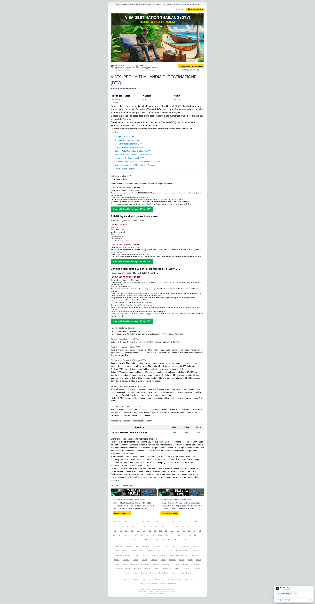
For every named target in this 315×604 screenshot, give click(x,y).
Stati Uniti (119, 546)
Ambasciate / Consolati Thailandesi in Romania (135, 165)
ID (201, 522)
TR (199, 526)
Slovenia (197, 568)
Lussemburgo (166, 564)
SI (150, 526)
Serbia (176, 568)
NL (188, 526)
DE (137, 522)
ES (168, 522)
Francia (135, 559)
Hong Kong (156, 546)
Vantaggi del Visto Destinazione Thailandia (133, 154)
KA (133, 526)
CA (125, 535)
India (165, 546)
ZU (179, 535)
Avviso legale (190, 580)
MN (162, 526)
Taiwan (170, 551)
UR (156, 526)
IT (182, 526)
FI (155, 530)
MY (127, 526)
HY (139, 526)
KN (157, 539)
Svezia (135, 573)
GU (163, 539)
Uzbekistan (196, 551)
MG (129, 539)
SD (186, 539)
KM (122, 526)
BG (184, 530)
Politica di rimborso (168, 584)
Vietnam (119, 555)
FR (143, 522)
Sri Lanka (161, 551)
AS (180, 539)
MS (196, 522)
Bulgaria (162, 555)
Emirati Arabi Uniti (182, 551)
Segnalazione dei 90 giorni (129, 580)
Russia (157, 568)
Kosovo (125, 564)
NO (160, 530)
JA (131, 522)
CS (126, 530)
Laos (117, 551)
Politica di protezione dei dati (153, 580)
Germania (154, 559)
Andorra (137, 555)
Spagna (126, 573)
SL (114, 535)
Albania (127, 555)
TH (120, 522)
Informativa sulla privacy (148, 584)
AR (173, 522)
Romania (148, 568)
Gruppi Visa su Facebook (125, 168)
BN (179, 522)
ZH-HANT (175, 526)
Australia (174, 573)
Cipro (171, 555)
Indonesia (174, 546)
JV (167, 526)
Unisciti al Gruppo (122, 513)
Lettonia (134, 564)
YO (184, 535)
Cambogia (145, 546)
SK (166, 530)
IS (119, 535)
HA (173, 535)
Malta (177, 564)
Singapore (150, 551)
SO (135, 539)
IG (190, 535)
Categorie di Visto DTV (124, 136)
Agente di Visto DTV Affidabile (191, 66)
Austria (145, 555)
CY (142, 535)
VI (190, 522)
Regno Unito (163, 573)
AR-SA (160, 535)
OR (175, 539)
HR (172, 530)
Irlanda (190, 559)
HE (153, 535)
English (179, 9)
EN (114, 522)
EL (121, 530)
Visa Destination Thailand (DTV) (157, 17)
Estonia (116, 559)
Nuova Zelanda (186, 573)
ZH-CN (155, 522)
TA (140, 539)
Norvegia (119, 568)
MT (136, 535)
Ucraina (153, 573)
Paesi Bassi (195, 564)
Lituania (155, 564)
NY (201, 535)
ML (152, 539)
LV (194, 530)
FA (147, 535)
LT (189, 530)
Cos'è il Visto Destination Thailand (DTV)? (132, 150)
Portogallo (137, 568)
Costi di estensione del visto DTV (128, 147)
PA (169, 539)
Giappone (184, 546)
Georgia (144, 559)
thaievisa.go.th (160, 4)
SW (167, 535)
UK (115, 530)
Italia (117, 564)
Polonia (128, 568)
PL (194, 526)
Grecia (163, 559)
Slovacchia (186, 568)
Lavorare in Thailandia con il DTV (129, 158)
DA (150, 530)
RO (138, 530)
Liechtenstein (144, 564)
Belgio (154, 555)
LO (185, 522)
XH (195, 535)
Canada (128, 546)
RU (126, 522)
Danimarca (195, 555)
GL (130, 535)
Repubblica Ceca (182, 555)
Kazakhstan (195, 546)
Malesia (133, 551)
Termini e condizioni (174, 580)
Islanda (181, 559)
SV (144, 530)
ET (200, 530)
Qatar (141, 551)
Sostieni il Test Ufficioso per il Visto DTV (132, 209)
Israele (198, 559)
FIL (116, 526)
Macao (124, 551)
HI (162, 522)
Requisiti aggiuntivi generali (126, 140)
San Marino (167, 568)
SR (178, 530)
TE (146, 539)
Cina (136, 546)
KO (148, 522)
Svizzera (144, 573)
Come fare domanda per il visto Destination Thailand (137, 161)
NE (145, 526)
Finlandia (126, 559)
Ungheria (172, 559)
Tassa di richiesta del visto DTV (128, 143)
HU (132, 530)
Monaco (185, 564)
